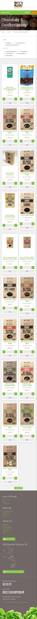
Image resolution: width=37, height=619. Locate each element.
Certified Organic (11, 51)
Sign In (27, 12)
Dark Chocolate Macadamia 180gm (10, 216)
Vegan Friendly (21, 53)
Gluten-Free (9, 53)
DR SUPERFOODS (20, 43)
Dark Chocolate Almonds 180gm (10, 132)
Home (3, 32)
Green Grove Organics (12, 45)
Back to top (19, 488)
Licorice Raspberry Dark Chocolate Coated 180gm (10, 258)
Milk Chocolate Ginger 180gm (10, 342)
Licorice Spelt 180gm (10, 299)
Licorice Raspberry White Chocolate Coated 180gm (27, 258)
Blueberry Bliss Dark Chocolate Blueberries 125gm (27, 89)
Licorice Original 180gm (27, 215)
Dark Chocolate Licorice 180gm (27, 174)
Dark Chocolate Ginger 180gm (27, 132)
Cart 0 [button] (34, 12)
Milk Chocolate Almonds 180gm (27, 300)
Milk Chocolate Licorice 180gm (27, 342)
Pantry (9, 32)
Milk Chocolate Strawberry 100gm (27, 384)
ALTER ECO (9, 43)
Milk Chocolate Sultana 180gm (9, 426)
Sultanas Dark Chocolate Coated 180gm (27, 426)
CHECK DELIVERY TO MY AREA (14, 572)
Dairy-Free (24, 51)
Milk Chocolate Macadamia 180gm (10, 384)
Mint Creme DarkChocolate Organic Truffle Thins (9, 89)
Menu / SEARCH (6, 12)
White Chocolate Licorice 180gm (10, 469)
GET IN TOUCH (9, 539)
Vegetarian (9, 55)
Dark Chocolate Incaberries (10, 174)
